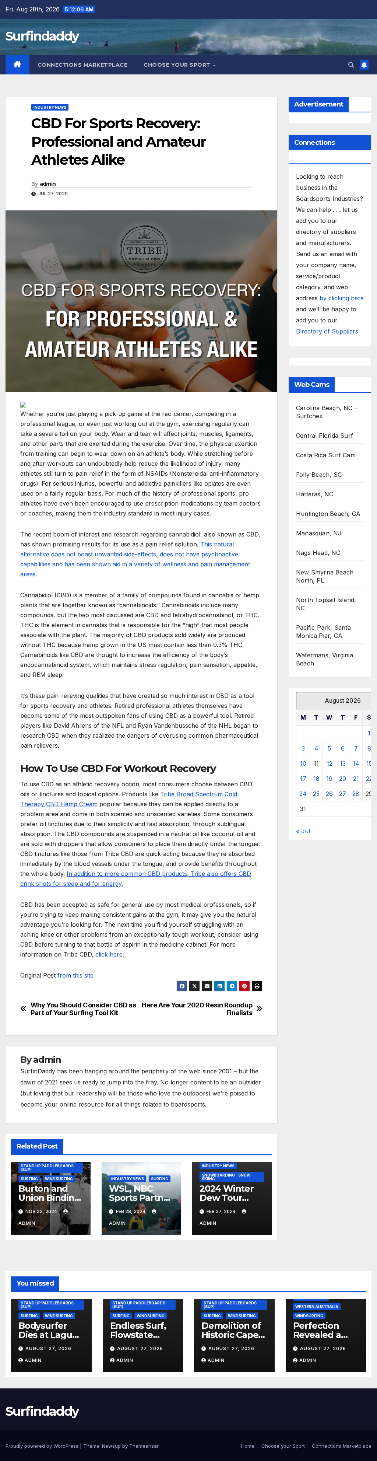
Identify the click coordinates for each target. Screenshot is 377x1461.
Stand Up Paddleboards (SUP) (47, 1168)
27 (342, 793)
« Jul (303, 831)
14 (356, 763)
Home (247, 1446)
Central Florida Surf (324, 435)
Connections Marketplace (83, 65)
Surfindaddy (42, 36)
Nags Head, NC (318, 552)
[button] (351, 65)
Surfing (29, 1179)
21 (356, 778)
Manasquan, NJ (319, 533)
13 (343, 763)
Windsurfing (59, 1179)
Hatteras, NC (314, 494)
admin (48, 184)
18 (316, 778)
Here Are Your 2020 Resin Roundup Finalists (197, 1009)
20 (342, 778)
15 (369, 763)
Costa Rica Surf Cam (326, 455)
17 (303, 778)
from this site (75, 975)
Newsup (111, 1446)
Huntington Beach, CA (328, 513)
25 (316, 793)
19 (329, 778)
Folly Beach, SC (319, 474)
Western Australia (316, 1306)
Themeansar (143, 1446)
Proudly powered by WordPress (43, 1446)
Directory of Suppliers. (328, 331)
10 (303, 763)
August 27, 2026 (48, 1348)
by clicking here (342, 298)
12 (329, 763)
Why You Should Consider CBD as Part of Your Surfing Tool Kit (83, 1009)
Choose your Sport (178, 65)
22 (369, 778)
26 (329, 793)
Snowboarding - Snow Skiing (226, 1177)
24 (303, 793)
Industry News (50, 107)
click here (109, 954)
